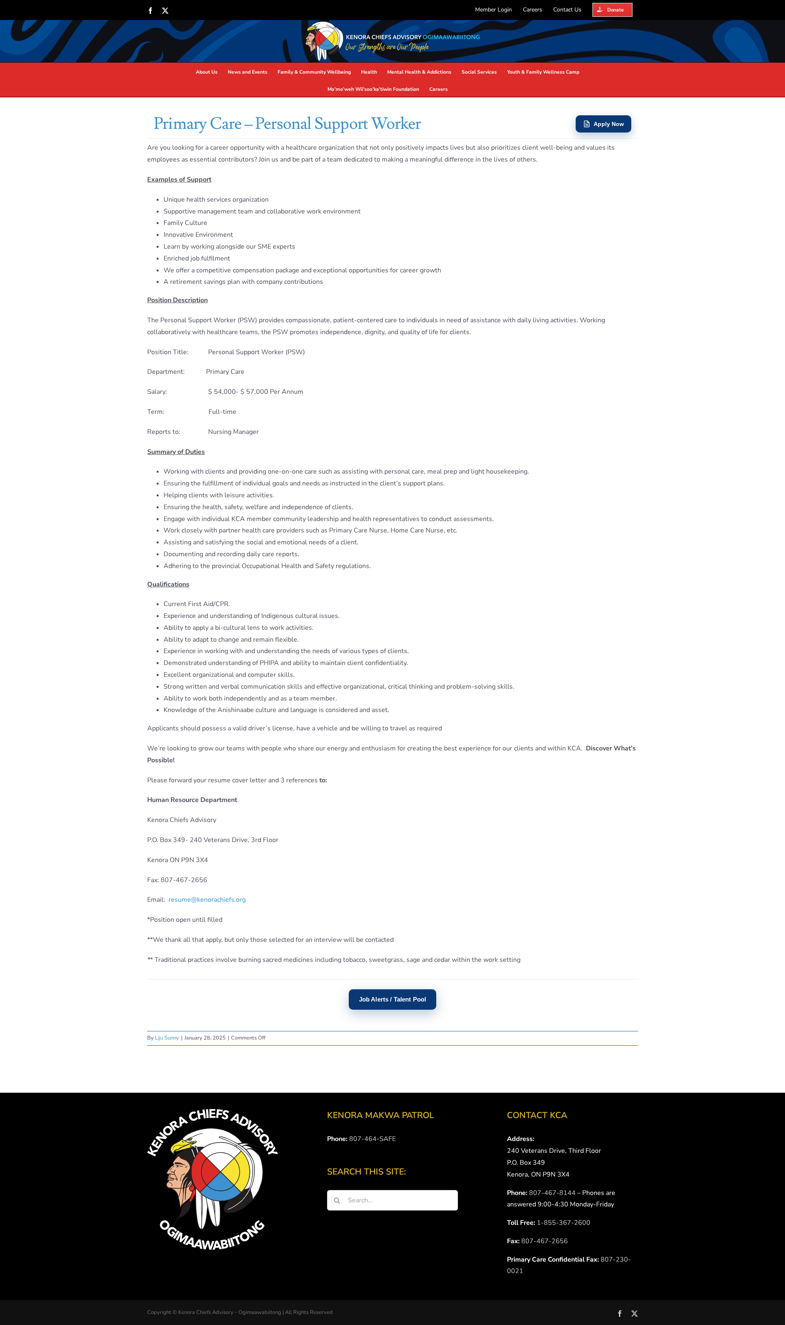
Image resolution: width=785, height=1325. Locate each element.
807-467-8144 (552, 1192)
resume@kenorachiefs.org (207, 899)
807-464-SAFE (372, 1138)
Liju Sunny (167, 1038)
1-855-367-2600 (563, 1222)
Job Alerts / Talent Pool (392, 999)
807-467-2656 (544, 1241)
